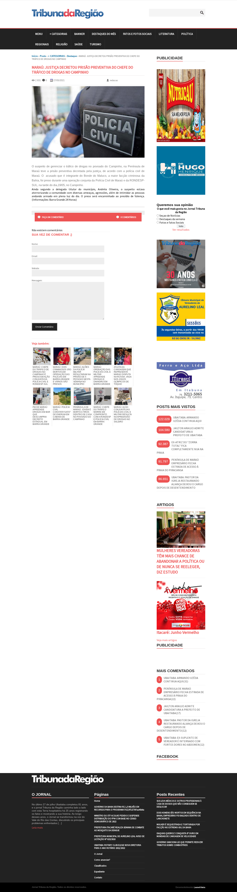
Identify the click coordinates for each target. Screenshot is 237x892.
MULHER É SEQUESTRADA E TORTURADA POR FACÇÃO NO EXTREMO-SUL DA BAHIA (178, 826)
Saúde (79, 44)
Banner (79, 34)
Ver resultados (180, 229)
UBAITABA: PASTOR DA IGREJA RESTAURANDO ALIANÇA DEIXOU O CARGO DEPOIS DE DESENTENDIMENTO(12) (181, 725)
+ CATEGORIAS (58, 34)
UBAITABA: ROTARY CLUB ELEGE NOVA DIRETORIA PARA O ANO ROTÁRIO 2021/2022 (117, 847)
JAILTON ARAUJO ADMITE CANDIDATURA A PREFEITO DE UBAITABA (188, 431)
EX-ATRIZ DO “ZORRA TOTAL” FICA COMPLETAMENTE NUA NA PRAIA (180, 447)
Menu (39, 34)
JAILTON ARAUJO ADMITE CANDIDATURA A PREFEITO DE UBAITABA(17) (182, 709)
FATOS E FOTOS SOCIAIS (137, 34)
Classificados (100, 865)
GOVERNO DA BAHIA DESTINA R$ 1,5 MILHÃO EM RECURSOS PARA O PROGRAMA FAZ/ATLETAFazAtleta (119, 808)
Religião (61, 44)
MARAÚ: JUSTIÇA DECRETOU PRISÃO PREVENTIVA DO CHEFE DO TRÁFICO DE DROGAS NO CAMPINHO (82, 70)
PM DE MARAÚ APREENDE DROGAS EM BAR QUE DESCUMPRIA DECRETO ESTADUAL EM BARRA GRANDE (41, 415)
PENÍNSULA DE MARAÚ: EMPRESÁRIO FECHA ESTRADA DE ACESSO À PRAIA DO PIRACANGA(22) (180, 694)
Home (97, 800)
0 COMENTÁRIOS (128, 217)
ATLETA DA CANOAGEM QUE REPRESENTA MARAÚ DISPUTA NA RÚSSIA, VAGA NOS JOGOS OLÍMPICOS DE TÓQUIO (122, 375)
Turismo (95, 44)
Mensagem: (37, 280)
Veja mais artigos (167, 640)
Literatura (166, 34)
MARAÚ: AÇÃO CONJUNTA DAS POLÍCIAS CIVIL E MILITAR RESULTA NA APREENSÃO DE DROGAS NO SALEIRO (123, 414)
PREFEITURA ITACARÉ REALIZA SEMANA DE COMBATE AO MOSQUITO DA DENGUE (119, 829)
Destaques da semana (172, 219)
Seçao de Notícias (169, 215)
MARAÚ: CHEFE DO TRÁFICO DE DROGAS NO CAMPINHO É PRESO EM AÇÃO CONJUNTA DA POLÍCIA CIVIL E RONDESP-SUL (41, 375)
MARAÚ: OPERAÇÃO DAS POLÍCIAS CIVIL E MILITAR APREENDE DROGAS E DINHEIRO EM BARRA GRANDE (102, 375)
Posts (43, 56)
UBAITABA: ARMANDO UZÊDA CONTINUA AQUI (187, 419)
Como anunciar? (102, 859)
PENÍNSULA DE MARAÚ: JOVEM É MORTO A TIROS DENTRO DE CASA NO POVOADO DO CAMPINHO (82, 413)
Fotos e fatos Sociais (171, 222)
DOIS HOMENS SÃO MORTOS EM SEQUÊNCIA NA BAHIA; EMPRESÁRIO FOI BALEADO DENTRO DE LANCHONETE (179, 815)
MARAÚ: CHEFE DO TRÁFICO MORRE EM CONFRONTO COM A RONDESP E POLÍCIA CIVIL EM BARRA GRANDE (102, 415)
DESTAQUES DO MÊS (104, 34)
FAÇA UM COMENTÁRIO (53, 217)
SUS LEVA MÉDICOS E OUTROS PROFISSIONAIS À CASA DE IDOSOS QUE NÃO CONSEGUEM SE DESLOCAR (179, 803)
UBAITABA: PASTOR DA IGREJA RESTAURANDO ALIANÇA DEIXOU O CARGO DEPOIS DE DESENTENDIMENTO (180, 482)
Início (35, 56)
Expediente (99, 871)
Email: (35, 256)
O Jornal (98, 853)
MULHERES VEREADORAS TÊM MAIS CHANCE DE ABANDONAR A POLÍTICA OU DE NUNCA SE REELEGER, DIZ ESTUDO (180, 561)
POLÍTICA (187, 34)
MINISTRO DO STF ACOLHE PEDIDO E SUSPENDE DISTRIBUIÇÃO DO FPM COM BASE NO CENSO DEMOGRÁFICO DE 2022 (116, 818)
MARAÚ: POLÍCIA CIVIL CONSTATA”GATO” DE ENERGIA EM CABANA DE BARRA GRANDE (62, 413)
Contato (98, 877)
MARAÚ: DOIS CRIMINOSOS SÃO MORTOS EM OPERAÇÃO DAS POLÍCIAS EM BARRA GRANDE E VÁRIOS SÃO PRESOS (62, 375)
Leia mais (37, 827)
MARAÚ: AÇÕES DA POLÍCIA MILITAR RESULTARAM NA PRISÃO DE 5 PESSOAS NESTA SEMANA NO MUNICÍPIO (82, 375)
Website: (35, 268)
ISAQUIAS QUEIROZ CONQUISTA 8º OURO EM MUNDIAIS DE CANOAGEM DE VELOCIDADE (177, 835)
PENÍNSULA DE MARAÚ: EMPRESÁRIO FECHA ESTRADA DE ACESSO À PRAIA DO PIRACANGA (178, 465)
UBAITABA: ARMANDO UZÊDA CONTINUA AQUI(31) (181, 679)
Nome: (35, 244)
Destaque (72, 56)
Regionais (42, 44)
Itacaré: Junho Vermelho (178, 632)
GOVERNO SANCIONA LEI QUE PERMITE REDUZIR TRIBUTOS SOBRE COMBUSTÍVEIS (180, 844)
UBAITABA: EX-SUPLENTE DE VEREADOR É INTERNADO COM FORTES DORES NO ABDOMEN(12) (184, 741)
